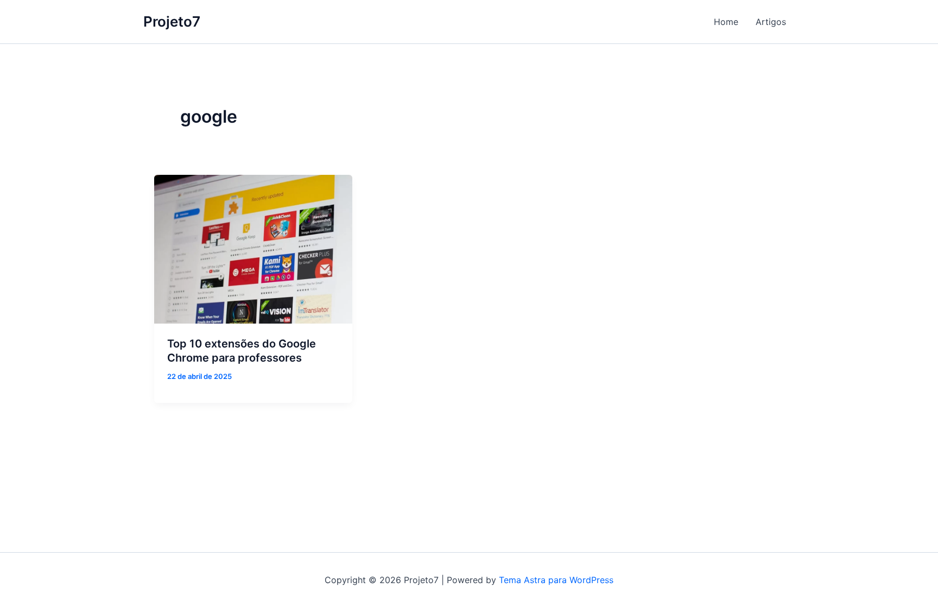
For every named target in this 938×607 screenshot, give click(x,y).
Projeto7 (171, 21)
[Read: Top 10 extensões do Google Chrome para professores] (253, 249)
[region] (141, 515)
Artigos (771, 21)
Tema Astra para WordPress (556, 579)
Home (726, 21)
